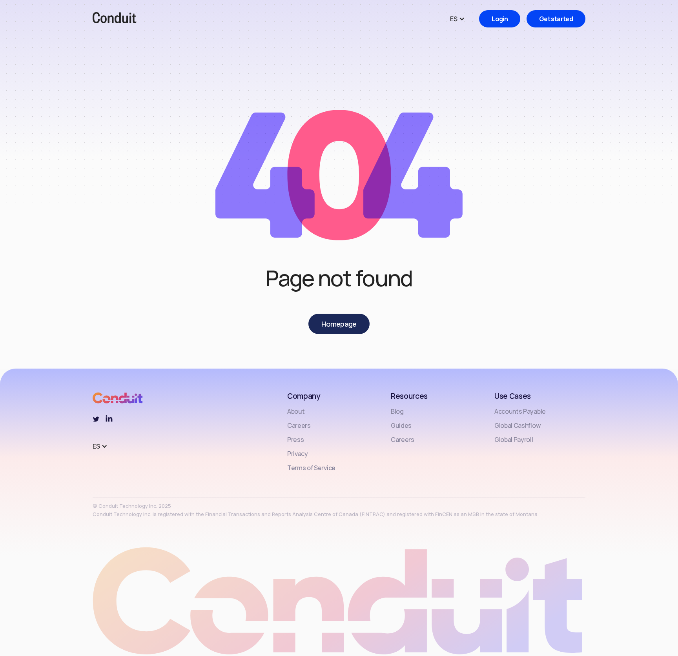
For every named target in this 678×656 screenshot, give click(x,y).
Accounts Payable (520, 411)
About (295, 411)
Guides (401, 425)
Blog (397, 411)
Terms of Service (311, 467)
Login (500, 19)
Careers (299, 425)
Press (295, 439)
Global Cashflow (517, 425)
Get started (556, 19)
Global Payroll (513, 439)
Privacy (297, 453)
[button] (461, 18)
